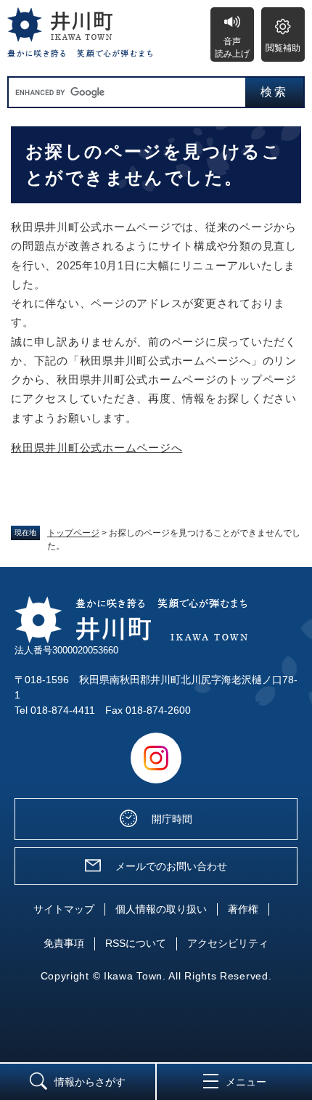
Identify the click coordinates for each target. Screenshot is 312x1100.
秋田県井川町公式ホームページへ (96, 447)
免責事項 (64, 943)
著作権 (243, 909)
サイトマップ (63, 909)
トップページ (73, 533)
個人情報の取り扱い (161, 909)
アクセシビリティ (227, 943)
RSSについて (135, 943)
